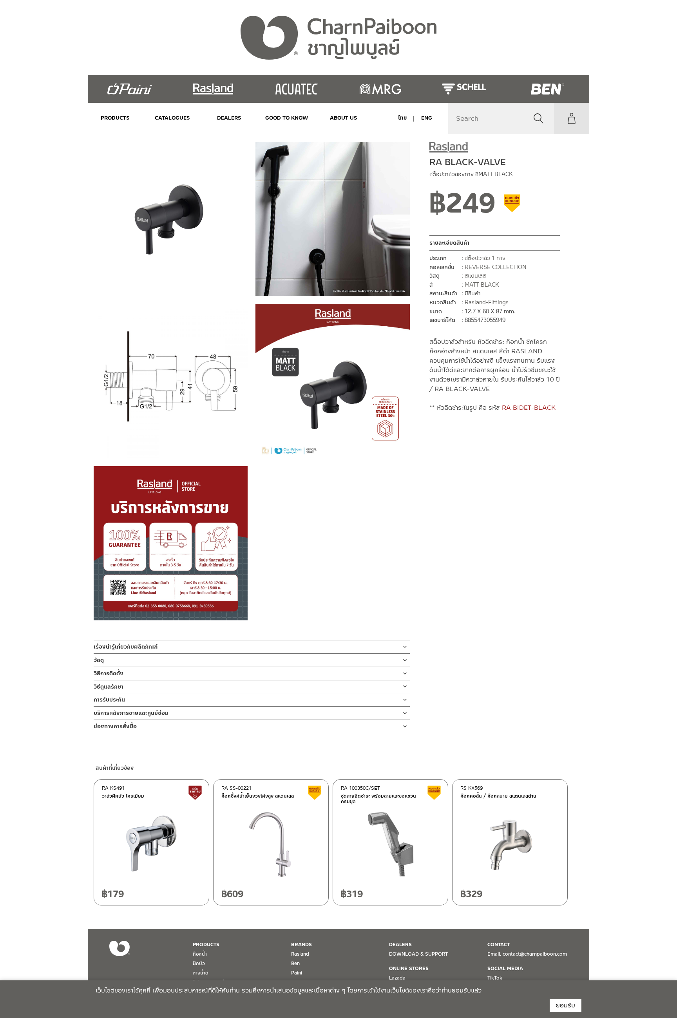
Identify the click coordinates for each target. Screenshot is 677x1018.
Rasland (300, 954)
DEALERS (229, 118)
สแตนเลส (475, 276)
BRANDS (301, 944)
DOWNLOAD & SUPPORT (418, 954)
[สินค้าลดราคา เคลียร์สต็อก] (512, 206)
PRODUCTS (115, 118)
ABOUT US (343, 118)
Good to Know (286, 118)
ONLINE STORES (409, 968)
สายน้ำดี (200, 972)
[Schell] (463, 89)
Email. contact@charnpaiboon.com (527, 954)
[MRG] (380, 89)
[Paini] (129, 89)
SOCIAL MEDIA (505, 968)
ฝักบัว (199, 963)
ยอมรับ (565, 1005)
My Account (571, 118)
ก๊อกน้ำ (200, 954)
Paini (296, 972)
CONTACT (498, 944)
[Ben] (547, 89)
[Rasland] (213, 89)
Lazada (397, 978)
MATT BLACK (482, 285)
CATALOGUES (172, 118)
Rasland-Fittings (487, 302)
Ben (295, 963)
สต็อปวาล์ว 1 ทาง (485, 258)
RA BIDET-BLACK (529, 407)
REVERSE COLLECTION (496, 267)
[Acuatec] (296, 89)
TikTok (494, 978)
